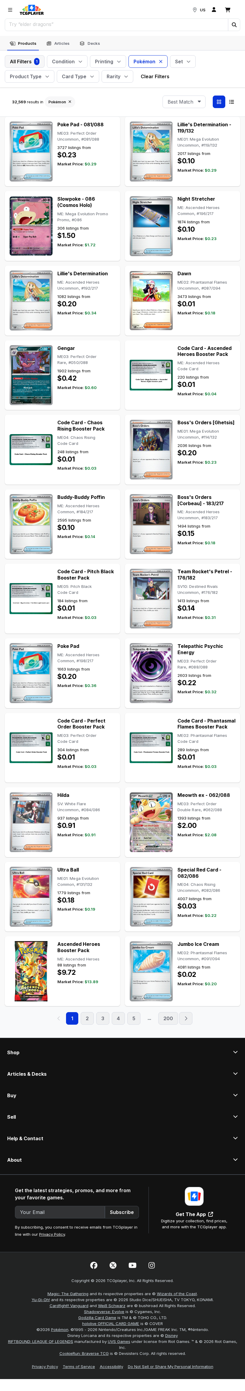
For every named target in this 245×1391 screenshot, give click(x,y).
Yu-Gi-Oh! (41, 1299)
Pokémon (59, 1329)
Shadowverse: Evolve (104, 1311)
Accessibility (111, 1366)
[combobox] (184, 102)
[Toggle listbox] (199, 102)
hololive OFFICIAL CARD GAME (110, 1323)
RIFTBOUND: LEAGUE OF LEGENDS (40, 1341)
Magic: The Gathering (68, 1293)
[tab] (23, 43)
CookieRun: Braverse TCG (84, 1353)
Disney (171, 1335)
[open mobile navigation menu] (10, 10)
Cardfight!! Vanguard (69, 1305)
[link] (32, 10)
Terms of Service (79, 1366)
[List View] (231, 102)
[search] (116, 24)
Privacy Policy (52, 1234)
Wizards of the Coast (177, 1293)
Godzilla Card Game (97, 1317)
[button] (234, 25)
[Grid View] (219, 102)
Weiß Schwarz (111, 1305)
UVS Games (119, 1341)
